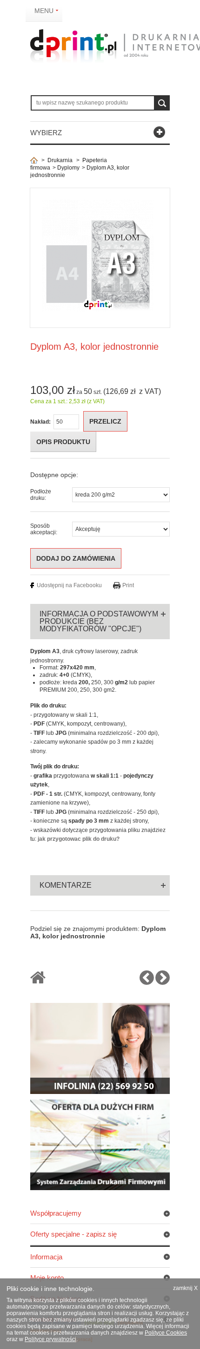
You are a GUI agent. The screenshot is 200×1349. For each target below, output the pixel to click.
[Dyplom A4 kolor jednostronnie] (162, 981)
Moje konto (47, 1278)
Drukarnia (60, 160)
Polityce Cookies (166, 1332)
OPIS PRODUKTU (63, 441)
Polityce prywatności (50, 1339)
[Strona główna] (34, 160)
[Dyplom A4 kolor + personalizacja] (147, 981)
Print (128, 585)
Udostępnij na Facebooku (69, 585)
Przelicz (105, 421)
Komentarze (66, 885)
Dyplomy (68, 167)
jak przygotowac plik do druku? (79, 839)
